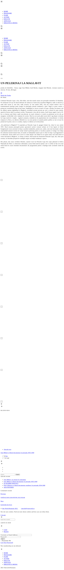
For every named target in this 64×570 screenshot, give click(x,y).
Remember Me (6, 540)
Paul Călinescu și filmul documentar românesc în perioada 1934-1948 (24, 485)
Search (17, 474)
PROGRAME (8, 13)
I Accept (3, 515)
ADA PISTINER (9, 487)
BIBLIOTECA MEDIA (10, 23)
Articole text (7, 449)
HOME (6, 11)
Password (3, 537)
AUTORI (6, 17)
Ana (6, 456)
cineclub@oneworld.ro (27, 508)
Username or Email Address (9, 535)
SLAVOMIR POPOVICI (11, 483)
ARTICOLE (7, 21)
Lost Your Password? (7, 542)
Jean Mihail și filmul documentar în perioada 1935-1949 (17, 452)
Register (6, 531)
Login (5, 529)
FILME (6, 15)
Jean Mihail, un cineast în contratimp (15, 479)
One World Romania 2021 (10, 508)
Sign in (2, 538)
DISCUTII (7, 19)
